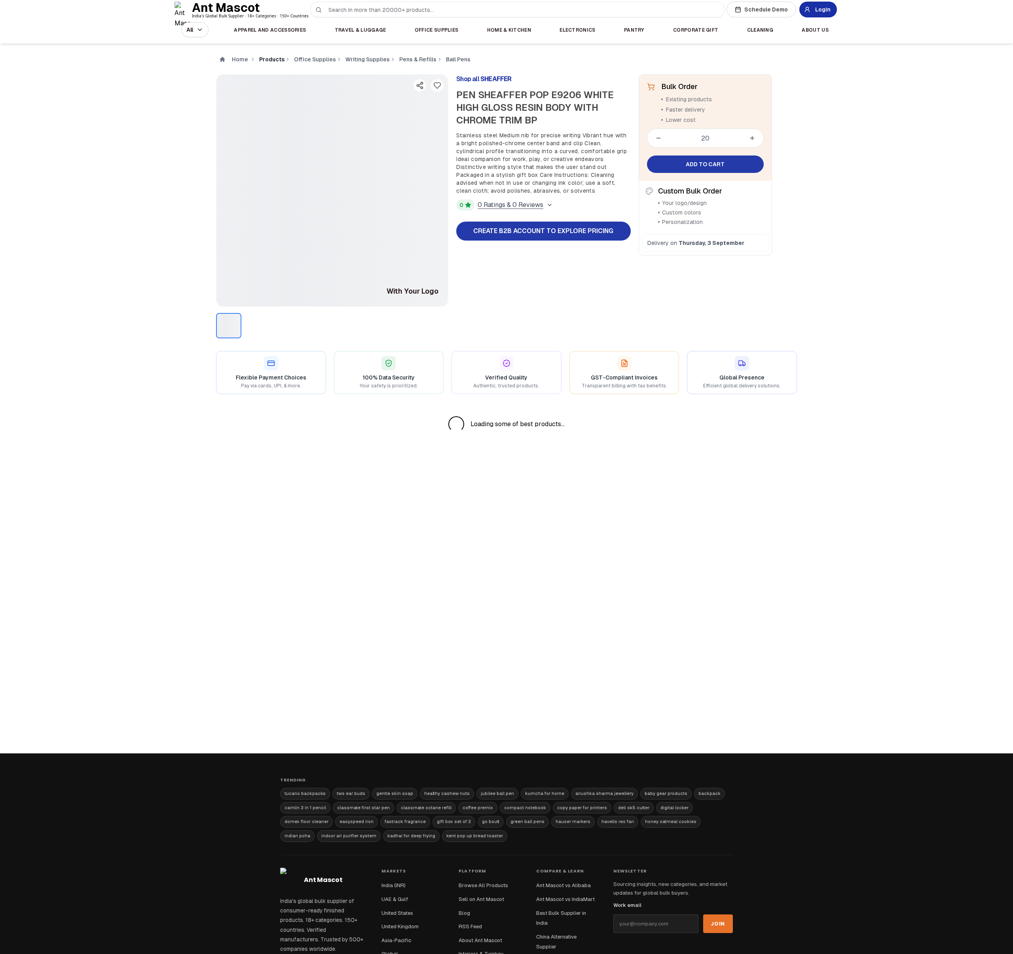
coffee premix (478, 807)
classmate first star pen (363, 807)
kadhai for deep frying (411, 835)
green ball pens (527, 821)
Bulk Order (679, 86)
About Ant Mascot (480, 940)
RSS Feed (470, 926)
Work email (627, 905)
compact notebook (525, 807)
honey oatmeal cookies (670, 821)
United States (397, 913)
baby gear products (666, 793)
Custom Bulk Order (690, 191)
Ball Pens (458, 59)
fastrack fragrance (405, 821)
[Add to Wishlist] (437, 85)
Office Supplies (315, 59)
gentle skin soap (394, 793)
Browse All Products (483, 885)
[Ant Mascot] (184, 9)
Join (718, 923)
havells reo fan (617, 821)
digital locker (674, 807)
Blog (464, 913)
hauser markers (573, 821)
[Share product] (420, 85)
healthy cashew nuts (447, 793)
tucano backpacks (305, 793)
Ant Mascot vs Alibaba (563, 885)
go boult (490, 821)
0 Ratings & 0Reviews (510, 205)
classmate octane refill (426, 807)
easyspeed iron (357, 821)
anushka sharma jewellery (604, 793)
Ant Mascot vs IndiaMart (565, 899)
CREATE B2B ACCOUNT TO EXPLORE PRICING (543, 231)
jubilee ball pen (497, 793)
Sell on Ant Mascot (481, 899)
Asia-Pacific (396, 940)
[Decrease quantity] (658, 138)
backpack (709, 793)
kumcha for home (544, 793)
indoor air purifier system (348, 835)
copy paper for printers (582, 807)
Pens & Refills (417, 59)
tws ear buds (351, 793)
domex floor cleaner (306, 821)
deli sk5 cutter (633, 807)
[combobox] (522, 10)
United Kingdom (400, 926)
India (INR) (393, 885)
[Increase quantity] (752, 138)
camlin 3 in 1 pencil (305, 807)
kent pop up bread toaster (474, 835)
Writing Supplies (367, 59)
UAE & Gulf (394, 899)
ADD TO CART (705, 164)
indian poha (297, 835)
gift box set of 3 (454, 821)
